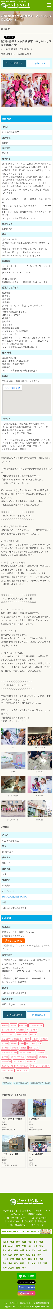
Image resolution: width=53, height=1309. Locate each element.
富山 (28, 1250)
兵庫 (22, 1254)
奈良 (28, 1254)
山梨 (10, 1254)
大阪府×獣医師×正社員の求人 (40, 1083)
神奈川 (11, 1246)
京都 (33, 1254)
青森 (12, 1241)
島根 (24, 1258)
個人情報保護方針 (18, 1225)
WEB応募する (16, 63)
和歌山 (5, 1258)
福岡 (22, 1263)
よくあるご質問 (39, 1217)
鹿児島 (11, 1267)
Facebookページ (28, 1287)
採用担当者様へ (35, 1214)
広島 (12, 1258)
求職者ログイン (42, 1210)
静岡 (16, 1250)
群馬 (35, 1246)
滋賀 (39, 1254)
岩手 (18, 1241)
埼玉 (18, 1246)
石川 (33, 1250)
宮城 (24, 1241)
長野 (4, 1254)
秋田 (30, 1241)
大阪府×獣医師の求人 (21, 1083)
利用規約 (42, 1221)
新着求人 (26, 1210)
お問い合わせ (14, 1221)
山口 (35, 1258)
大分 (28, 1263)
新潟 (45, 1250)
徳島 (41, 1258)
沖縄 (18, 1267)
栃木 (30, 1246)
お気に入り (40, 63)
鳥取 (18, 1258)
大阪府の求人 (7, 1083)
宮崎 (45, 1263)
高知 (16, 1263)
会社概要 (29, 1221)
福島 (41, 1241)
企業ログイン (17, 1214)
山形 (35, 1241)
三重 (22, 1250)
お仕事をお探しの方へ (17, 1217)
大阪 (16, 1254)
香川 (4, 1263)
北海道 (5, 1241)
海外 (24, 1267)
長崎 (4, 1267)
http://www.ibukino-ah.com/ (14, 896)
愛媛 (10, 1263)
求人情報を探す (10, 1210)
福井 (39, 1250)
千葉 (24, 1246)
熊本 (39, 1263)
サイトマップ (37, 1225)
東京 (4, 1246)
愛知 (4, 1250)
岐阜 (10, 1250)
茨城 (41, 1246)
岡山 (30, 1258)
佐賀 (33, 1263)
